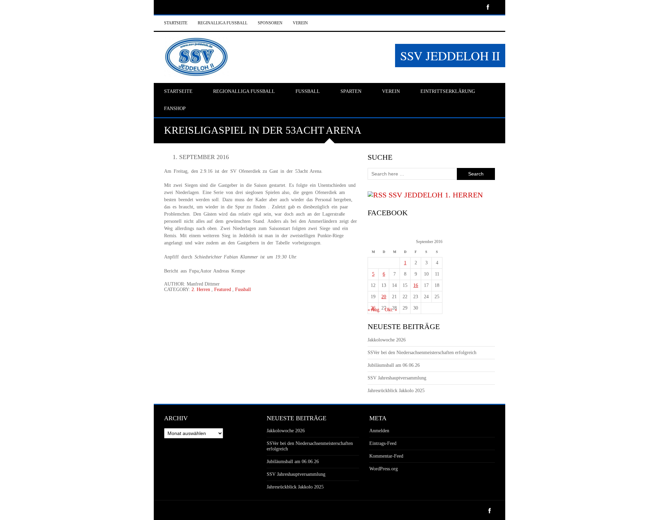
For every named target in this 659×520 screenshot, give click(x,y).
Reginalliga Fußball (222, 23)
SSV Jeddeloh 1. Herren (436, 195)
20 (383, 296)
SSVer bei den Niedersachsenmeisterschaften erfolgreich (422, 352)
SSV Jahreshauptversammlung (397, 377)
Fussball (243, 289)
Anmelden (379, 430)
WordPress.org (383, 468)
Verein (300, 23)
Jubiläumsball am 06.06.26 (394, 365)
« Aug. (374, 309)
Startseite (175, 23)
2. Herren (201, 289)
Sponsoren (270, 23)
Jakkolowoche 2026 (387, 339)
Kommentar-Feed (386, 456)
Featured (222, 289)
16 (415, 285)
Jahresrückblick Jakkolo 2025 (396, 390)
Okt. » (391, 309)
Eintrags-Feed (382, 443)
